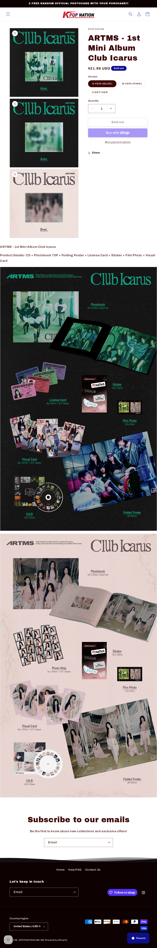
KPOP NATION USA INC (31, 940)
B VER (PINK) (134, 84)
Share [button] (96, 152)
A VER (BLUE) (104, 84)
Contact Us (93, 869)
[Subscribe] (108, 842)
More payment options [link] (118, 142)
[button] (8, 14)
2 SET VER (102, 93)
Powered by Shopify (56, 940)
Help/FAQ (75, 869)
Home (60, 869)
